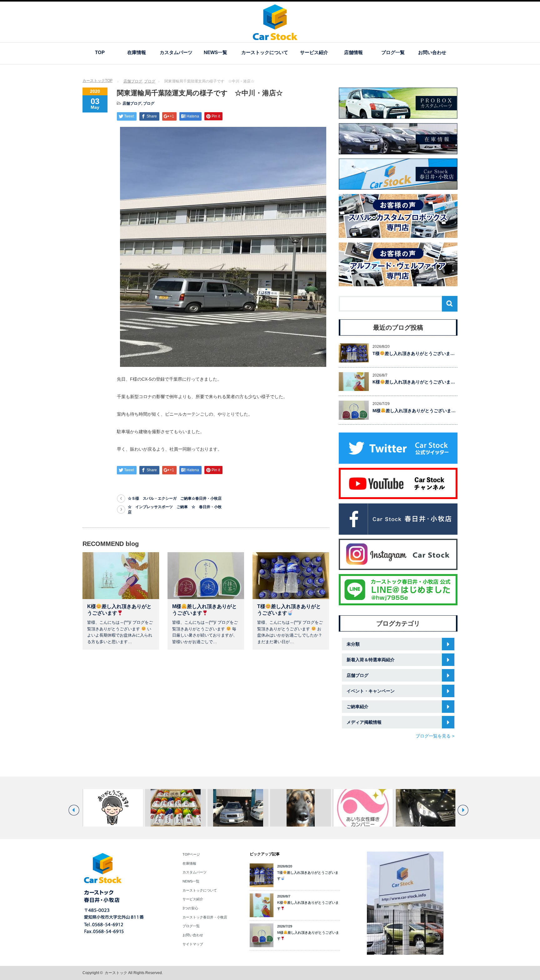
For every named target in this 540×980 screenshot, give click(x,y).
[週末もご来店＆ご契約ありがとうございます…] (112, 808)
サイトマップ (192, 944)
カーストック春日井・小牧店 (204, 917)
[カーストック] (275, 37)
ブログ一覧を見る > (435, 735)
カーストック (116, 973)
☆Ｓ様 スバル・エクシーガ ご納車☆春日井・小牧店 (175, 498)
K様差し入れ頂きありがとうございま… (413, 381)
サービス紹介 (314, 52)
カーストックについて (264, 52)
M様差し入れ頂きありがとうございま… (414, 410)
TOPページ (191, 854)
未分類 (353, 644)
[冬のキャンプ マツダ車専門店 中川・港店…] (300, 808)
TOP (100, 52)
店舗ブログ (132, 81)
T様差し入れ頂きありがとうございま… (413, 353)
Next (463, 810)
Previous (73, 810)
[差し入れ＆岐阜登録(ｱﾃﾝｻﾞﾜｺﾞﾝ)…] (175, 808)
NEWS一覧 (215, 52)
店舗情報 (353, 52)
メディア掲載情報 (364, 722)
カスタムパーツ (176, 52)
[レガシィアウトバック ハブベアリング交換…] (425, 808)
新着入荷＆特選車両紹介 (371, 659)
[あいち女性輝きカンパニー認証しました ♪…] (362, 808)
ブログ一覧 (393, 52)
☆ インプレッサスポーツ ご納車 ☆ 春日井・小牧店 (175, 509)
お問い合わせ (432, 52)
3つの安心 (190, 908)
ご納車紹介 (357, 706)
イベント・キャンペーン (371, 690)
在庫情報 (136, 52)
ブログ (149, 81)
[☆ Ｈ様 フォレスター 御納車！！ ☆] (238, 808)
